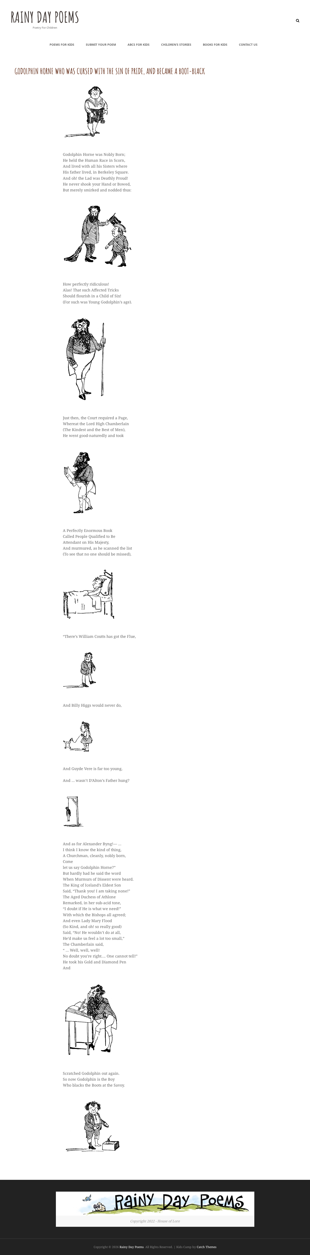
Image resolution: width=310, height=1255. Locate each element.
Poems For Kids (62, 45)
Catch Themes (206, 1247)
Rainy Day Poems (45, 17)
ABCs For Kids (139, 45)
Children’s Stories (176, 45)
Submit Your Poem (101, 45)
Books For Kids (215, 45)
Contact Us (248, 45)
